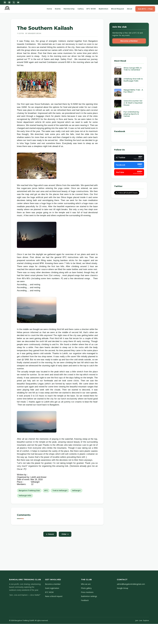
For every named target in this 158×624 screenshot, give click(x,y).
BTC (46, 490)
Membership (69, 9)
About (129, 9)
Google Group (122, 588)
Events (58, 9)
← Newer (50, 534)
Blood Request (117, 9)
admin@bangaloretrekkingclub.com (131, 584)
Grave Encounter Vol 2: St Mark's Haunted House (133, 103)
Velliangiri (76, 490)
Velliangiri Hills (25, 495)
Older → (65, 534)
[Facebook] (5, 2)
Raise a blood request (53, 596)
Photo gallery (86, 588)
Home (49, 9)
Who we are (86, 584)
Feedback (85, 600)
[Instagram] (9, 2)
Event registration (52, 588)
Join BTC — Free (145, 9)
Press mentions (87, 592)
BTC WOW (91, 9)
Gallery (81, 9)
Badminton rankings (89, 596)
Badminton (103, 9)
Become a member (53, 584)
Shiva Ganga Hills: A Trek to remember (132, 69)
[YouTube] (18, 2)
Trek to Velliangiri (59, 490)
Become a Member (129, 41)
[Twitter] (14, 2)
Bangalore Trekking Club (29, 490)
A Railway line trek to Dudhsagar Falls (133, 80)
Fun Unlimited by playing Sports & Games (131, 114)
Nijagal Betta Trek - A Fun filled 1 (133, 91)
